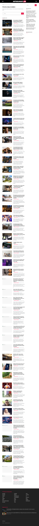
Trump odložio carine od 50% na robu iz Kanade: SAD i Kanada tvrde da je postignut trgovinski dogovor (19, 327)
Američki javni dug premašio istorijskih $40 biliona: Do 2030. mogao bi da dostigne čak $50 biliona (19, 225)
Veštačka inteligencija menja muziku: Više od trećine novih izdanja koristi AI (18, 119)
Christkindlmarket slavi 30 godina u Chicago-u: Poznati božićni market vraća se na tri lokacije (18, 206)
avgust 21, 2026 (22, 140)
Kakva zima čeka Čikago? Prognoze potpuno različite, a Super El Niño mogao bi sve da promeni (18, 38)
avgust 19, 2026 (22, 418)
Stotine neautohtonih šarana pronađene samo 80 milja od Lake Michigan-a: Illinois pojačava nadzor (18, 436)
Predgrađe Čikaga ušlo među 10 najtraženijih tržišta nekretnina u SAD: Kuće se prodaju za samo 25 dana (19, 456)
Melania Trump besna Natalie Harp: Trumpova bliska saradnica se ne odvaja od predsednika (18, 65)
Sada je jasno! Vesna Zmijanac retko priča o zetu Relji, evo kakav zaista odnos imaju (18, 260)
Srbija (15, 499)
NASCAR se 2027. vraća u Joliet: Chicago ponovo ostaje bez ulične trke (18, 355)
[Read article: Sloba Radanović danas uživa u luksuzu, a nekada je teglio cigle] (7, 402)
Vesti (26, 498)
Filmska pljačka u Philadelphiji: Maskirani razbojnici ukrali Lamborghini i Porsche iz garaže (18, 21)
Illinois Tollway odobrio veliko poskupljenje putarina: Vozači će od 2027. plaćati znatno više (18, 298)
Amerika (3, 493)
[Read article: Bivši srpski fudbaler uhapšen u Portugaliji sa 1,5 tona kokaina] (7, 85)
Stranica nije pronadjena (8, 4)
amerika (3, 494)
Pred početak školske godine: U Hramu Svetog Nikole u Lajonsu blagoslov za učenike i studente (18, 148)
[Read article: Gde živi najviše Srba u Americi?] (7, 420)
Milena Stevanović (16, 140)
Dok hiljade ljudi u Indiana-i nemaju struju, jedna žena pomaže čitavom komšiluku (18, 157)
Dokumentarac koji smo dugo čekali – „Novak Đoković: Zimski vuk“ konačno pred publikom (18, 186)
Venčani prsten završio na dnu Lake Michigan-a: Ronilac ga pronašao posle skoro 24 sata (18, 336)
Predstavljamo (16, 497)
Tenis (27, 493)
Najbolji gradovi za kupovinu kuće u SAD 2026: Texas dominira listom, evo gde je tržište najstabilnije (18, 177)
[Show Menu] (2, 1)
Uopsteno (27, 497)
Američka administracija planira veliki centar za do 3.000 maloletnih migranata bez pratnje (19, 308)
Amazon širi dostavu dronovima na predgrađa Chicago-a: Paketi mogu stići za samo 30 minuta (18, 317)
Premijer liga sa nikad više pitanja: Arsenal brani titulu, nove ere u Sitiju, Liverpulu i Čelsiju (18, 101)
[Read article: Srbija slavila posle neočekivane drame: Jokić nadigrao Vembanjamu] (7, 218)
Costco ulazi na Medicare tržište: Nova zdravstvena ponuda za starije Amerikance (18, 345)
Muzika (15, 494)
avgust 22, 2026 (21, 23)
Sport (15, 498)
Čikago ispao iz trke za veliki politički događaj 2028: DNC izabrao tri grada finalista (18, 47)
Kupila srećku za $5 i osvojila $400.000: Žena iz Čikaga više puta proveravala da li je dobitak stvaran (18, 30)
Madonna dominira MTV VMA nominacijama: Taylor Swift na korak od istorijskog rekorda (18, 91)
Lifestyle (15, 493)
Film (3, 497)
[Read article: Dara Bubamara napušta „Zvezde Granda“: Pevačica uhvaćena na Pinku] (7, 411)
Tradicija (27, 494)
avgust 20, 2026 (22, 291)
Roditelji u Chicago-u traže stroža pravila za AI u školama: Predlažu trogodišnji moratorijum (18, 167)
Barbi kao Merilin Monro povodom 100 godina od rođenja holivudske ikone (18, 270)
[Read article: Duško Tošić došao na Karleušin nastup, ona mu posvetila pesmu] (7, 112)
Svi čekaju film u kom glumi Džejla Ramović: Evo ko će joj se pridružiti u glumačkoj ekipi (18, 128)
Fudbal (3, 498)
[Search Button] (36, 1)
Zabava (27, 499)
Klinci (3, 499)
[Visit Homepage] (19, 1)
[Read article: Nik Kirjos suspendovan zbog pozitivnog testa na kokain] (7, 394)
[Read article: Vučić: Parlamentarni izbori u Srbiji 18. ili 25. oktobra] (7, 77)
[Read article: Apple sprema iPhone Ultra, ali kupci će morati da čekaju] (7, 59)
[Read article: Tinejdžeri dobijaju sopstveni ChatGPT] (7, 245)
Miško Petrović (16, 23)
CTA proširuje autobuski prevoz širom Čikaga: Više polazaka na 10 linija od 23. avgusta (18, 467)
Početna (3, 4)
